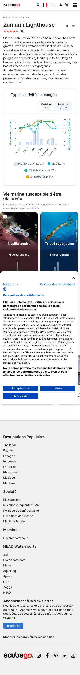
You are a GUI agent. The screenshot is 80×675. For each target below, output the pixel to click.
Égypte (8, 450)
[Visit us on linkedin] (64, 655)
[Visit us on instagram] (38, 655)
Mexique (9, 477)
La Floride (9, 466)
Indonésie (9, 461)
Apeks (7, 576)
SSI (5, 554)
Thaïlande (10, 445)
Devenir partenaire (15, 538)
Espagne (9, 456)
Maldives (9, 483)
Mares (7, 565)
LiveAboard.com (14, 560)
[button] (10, 284)
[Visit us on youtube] (73, 655)
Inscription (13, 625)
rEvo (6, 581)
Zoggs (7, 587)
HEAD (7, 592)
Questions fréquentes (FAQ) (21, 505)
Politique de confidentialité (21, 510)
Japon (14, 17)
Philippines (10, 472)
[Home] (12, 5)
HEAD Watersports (20, 546)
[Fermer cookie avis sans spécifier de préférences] (73, 278)
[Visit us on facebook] (47, 655)
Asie (5, 17)
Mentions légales (14, 521)
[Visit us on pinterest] (55, 655)
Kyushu (25, 17)
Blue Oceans (11, 499)
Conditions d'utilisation (18, 516)
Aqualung (9, 571)
